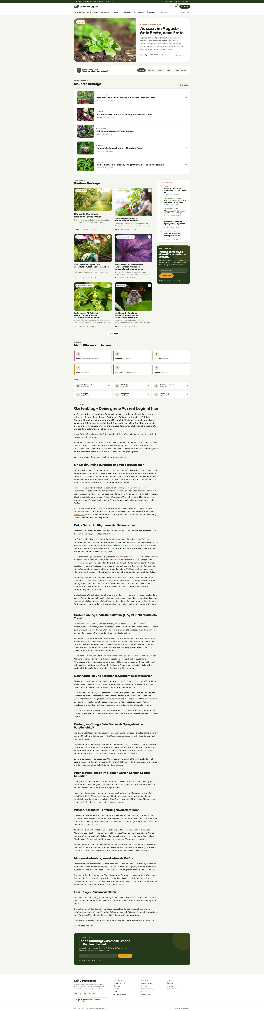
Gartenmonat (184, 12)
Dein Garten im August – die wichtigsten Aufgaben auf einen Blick (91, 266)
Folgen (185, 7)
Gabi (116, 278)
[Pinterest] (85, 994)
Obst (169, 70)
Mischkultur (79, 514)
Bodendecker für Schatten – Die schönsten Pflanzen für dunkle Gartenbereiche (86, 315)
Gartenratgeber (92, 12)
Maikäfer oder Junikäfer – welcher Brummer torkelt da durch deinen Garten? (126, 315)
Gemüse (151, 70)
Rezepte (141, 12)
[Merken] (176, 55)
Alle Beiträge (183, 85)
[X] (89, 994)
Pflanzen (115, 12)
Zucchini (106, 659)
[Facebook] (76, 994)
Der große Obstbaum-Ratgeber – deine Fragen (87, 215)
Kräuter (160, 70)
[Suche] (171, 7)
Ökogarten (151, 12)
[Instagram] (80, 994)
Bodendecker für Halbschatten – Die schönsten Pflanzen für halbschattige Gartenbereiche (129, 267)
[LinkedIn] (94, 994)
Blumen (141, 70)
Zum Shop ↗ (186, 1)
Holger (145, 55)
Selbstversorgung (129, 12)
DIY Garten (105, 12)
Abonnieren (166, 276)
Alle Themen (79, 12)
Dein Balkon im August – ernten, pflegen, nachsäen (127, 219)
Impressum (171, 986)
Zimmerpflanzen (180, 70)
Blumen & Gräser (120, 983)
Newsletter (169, 1)
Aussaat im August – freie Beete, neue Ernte (162, 30)
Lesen (181, 55)
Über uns (177, 1)
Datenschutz (171, 989)
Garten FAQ (163, 12)
